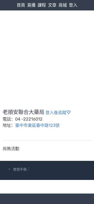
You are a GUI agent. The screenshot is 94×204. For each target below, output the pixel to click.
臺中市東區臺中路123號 (37, 125)
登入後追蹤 (55, 112)
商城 (62, 5)
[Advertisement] (47, 47)
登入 (73, 5)
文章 (52, 5)
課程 (42, 5)
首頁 (21, 5)
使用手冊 (20, 169)
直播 (31, 5)
